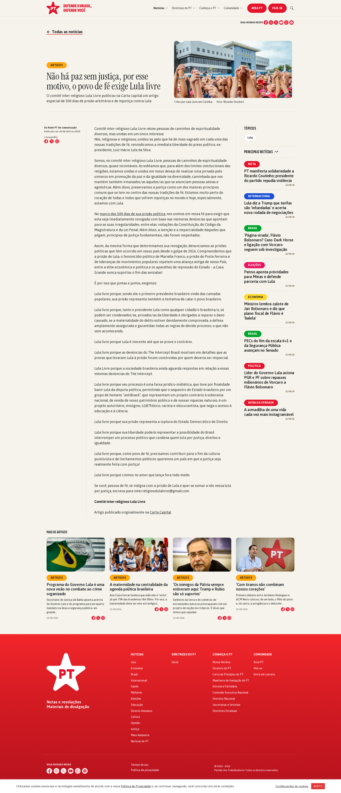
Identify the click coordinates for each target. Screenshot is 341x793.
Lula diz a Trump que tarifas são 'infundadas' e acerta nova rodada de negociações (268, 208)
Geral (175, 662)
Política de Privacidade (136, 786)
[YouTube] (281, 22)
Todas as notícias (65, 31)
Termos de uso (139, 764)
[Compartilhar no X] (98, 618)
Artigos (57, 577)
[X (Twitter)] (276, 22)
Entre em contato (264, 674)
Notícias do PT (140, 741)
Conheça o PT (222, 654)
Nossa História (221, 662)
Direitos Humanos (141, 710)
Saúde (135, 686)
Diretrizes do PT (184, 654)
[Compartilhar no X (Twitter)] (52, 141)
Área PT (256, 8)
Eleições (254, 265)
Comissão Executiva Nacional (230, 692)
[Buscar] (292, 8)
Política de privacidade (145, 770)
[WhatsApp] (286, 22)
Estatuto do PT (222, 668)
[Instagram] (271, 22)
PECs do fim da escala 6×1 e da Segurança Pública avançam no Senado (268, 345)
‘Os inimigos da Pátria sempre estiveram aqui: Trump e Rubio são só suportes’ (199, 589)
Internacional (259, 196)
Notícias (137, 654)
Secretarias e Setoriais (226, 704)
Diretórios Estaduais (225, 710)
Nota (252, 164)
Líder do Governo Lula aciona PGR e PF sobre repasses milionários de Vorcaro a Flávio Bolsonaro (269, 379)
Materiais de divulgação (68, 707)
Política (254, 365)
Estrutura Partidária (225, 686)
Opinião (135, 723)
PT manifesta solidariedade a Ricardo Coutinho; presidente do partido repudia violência (269, 176)
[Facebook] (266, 22)
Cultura (135, 716)
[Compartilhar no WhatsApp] (57, 141)
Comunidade (263, 654)
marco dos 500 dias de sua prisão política (132, 214)
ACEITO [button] (318, 786)
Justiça (135, 729)
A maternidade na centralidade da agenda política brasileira (139, 586)
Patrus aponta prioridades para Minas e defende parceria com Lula (266, 277)
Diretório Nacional (224, 698)
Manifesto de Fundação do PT (231, 680)
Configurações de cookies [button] (291, 786)
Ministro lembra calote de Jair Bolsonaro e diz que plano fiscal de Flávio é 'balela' (266, 311)
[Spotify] (291, 22)
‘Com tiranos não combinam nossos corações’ (260, 586)
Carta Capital (160, 512)
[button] (161, 8)
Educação (137, 704)
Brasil (253, 228)
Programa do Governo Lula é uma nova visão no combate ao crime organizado (75, 589)
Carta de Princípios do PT (228, 674)
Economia (255, 297)
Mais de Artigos (57, 532)
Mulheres (136, 692)
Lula (250, 137)
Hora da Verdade (261, 402)
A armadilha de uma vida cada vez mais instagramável (268, 412)
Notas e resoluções (64, 702)
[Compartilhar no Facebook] (46, 141)
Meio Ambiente (140, 735)
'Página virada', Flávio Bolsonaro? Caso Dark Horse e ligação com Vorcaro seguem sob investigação (268, 242)
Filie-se (277, 8)
